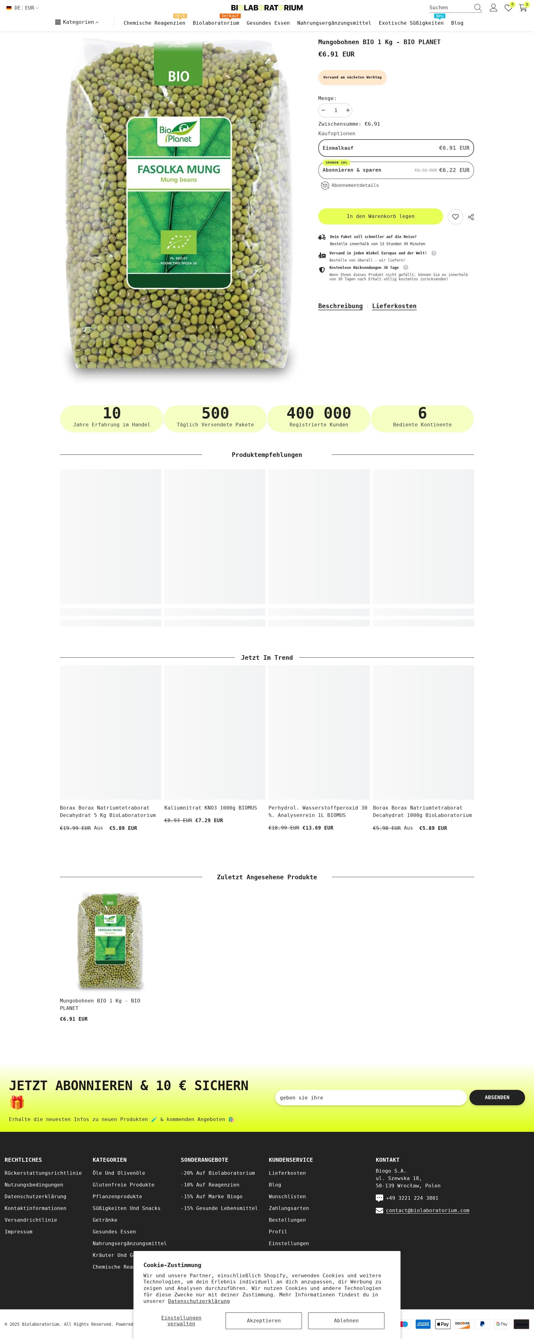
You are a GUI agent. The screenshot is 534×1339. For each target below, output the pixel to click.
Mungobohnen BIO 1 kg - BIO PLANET (100, 1004)
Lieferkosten (394, 306)
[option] (180, 211)
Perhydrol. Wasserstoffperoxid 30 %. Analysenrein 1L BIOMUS (318, 811)
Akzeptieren (264, 1321)
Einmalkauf (338, 148)
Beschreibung (340, 306)
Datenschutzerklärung (199, 1301)
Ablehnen (346, 1321)
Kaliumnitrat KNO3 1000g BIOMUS (210, 808)
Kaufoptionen (336, 133)
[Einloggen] (494, 8)
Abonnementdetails (355, 185)
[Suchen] (456, 8)
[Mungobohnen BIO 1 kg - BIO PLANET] (110, 942)
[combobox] (450, 7)
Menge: (327, 98)
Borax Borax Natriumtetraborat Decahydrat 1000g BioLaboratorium (422, 811)
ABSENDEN (497, 1097)
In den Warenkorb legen (381, 216)
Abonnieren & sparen (353, 169)
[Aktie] (468, 217)
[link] (455, 216)
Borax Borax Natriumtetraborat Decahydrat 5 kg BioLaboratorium (108, 811)
